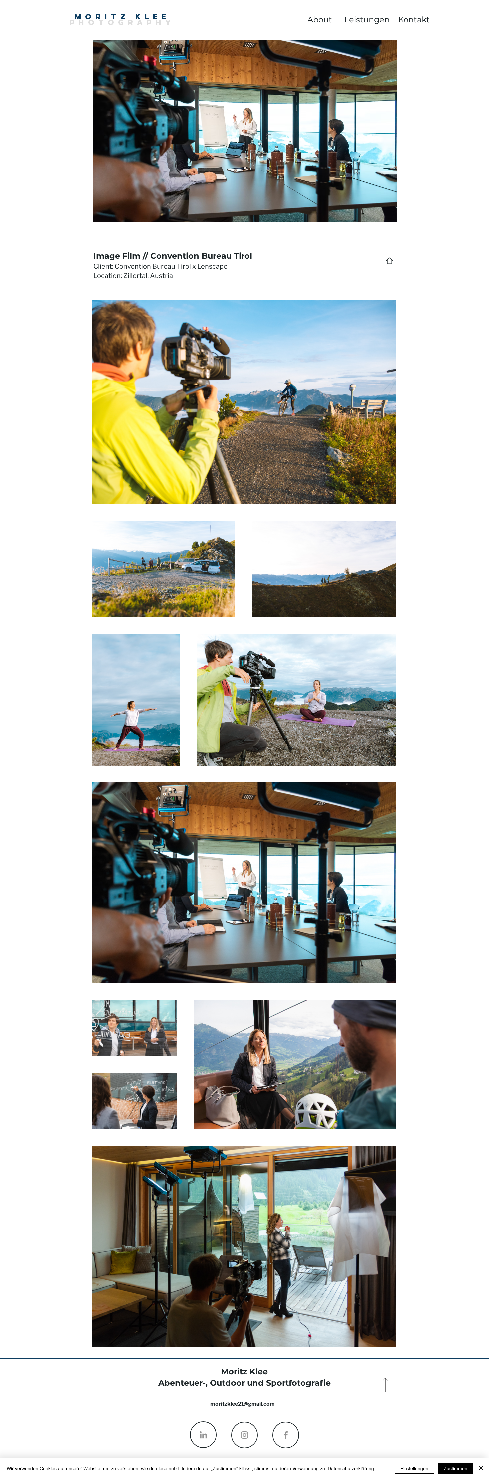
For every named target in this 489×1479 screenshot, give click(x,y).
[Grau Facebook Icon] (286, 1435)
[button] (414, 19)
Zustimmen (455, 1468)
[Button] (50, 25)
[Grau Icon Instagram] (244, 1435)
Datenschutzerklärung (351, 1468)
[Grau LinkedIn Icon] (203, 1435)
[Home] (389, 261)
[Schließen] (481, 1468)
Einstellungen (414, 1468)
